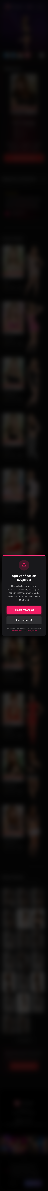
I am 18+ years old (24, 609)
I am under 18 (24, 620)
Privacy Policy (32, 631)
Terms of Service (17, 631)
